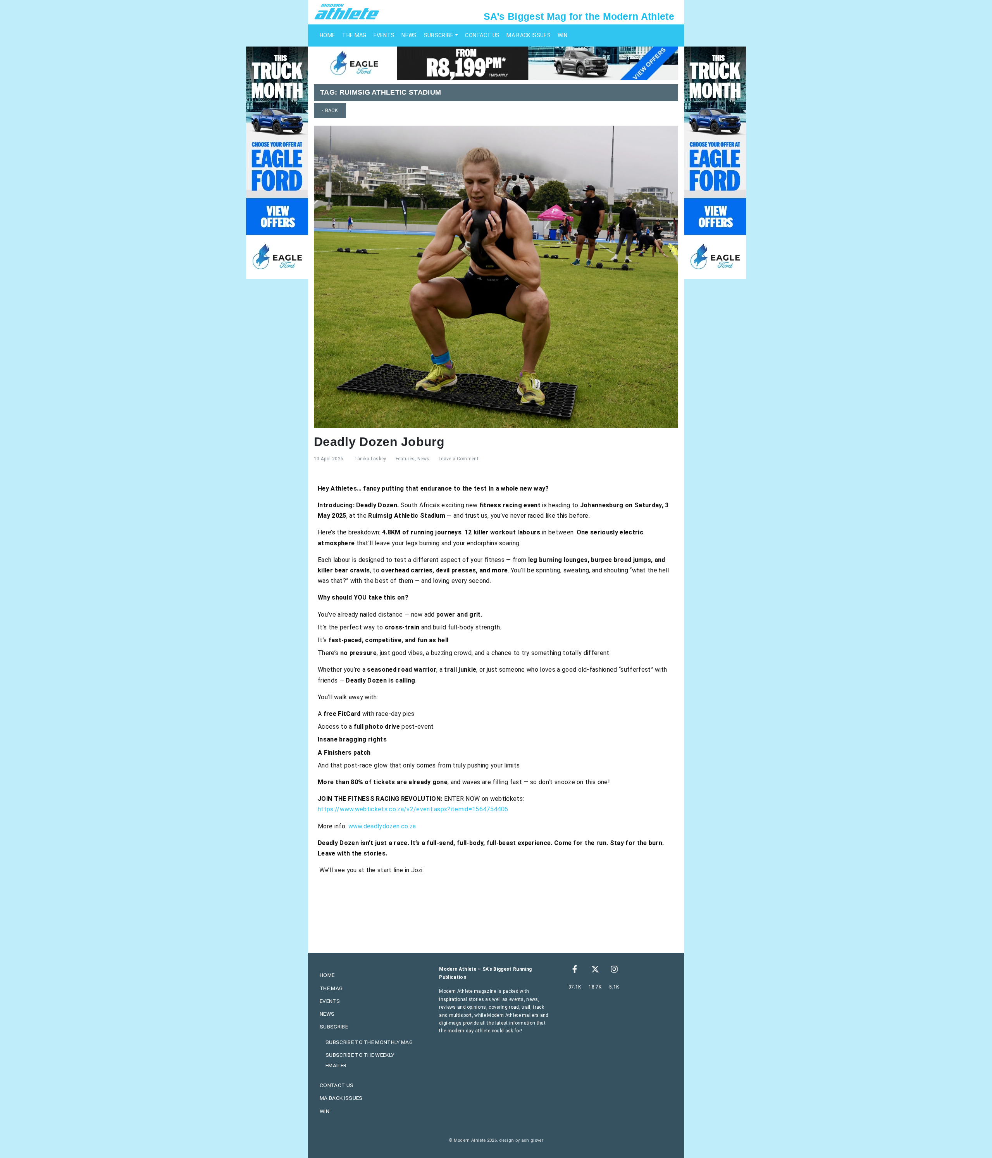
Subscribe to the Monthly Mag (369, 1042)
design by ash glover (521, 1140)
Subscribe (439, 35)
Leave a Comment (459, 458)
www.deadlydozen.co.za (382, 826)
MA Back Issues (528, 35)
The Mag (354, 35)
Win (562, 35)
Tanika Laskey (370, 458)
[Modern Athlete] (347, 11)
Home (327, 35)
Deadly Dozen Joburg (379, 442)
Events (384, 35)
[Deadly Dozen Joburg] (496, 276)
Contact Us (482, 35)
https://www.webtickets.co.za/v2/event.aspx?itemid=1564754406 (413, 809)
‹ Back (330, 110)
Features (405, 458)
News (409, 35)
